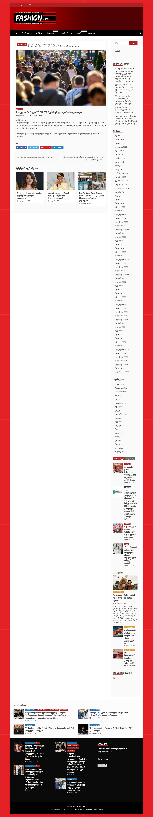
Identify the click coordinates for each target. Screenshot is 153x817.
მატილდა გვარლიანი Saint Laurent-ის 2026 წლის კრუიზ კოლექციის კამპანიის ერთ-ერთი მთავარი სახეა (34, 752)
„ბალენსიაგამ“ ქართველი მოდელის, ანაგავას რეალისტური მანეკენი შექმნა (130, 555)
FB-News (118, 395)
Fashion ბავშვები (121, 388)
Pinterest (46, 147)
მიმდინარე (130, 459)
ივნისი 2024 (120, 199)
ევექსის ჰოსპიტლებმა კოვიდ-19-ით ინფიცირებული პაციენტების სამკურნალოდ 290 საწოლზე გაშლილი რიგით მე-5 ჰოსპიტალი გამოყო (130, 503)
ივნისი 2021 (120, 334)
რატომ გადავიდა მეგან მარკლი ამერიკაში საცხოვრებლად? (58, 195)
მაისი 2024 (119, 203)
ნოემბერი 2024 (121, 184)
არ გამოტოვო (20, 704)
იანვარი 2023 (120, 263)
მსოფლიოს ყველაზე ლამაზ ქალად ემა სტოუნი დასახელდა (29, 195)
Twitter (34, 147)
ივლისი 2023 (120, 241)
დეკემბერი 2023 (121, 222)
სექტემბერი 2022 (122, 278)
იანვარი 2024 (120, 218)
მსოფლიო (52, 32)
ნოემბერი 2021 (121, 316)
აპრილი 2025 (120, 166)
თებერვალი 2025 (122, 173)
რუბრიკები (26, 33)
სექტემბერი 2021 (122, 323)
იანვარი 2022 (120, 308)
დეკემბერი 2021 (121, 312)
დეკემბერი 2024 (121, 181)
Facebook (22, 147)
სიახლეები (118, 572)
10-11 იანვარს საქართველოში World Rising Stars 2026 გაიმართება (126, 109)
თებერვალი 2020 (122, 372)
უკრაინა (118, 440)
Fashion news (120, 384)
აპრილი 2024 (120, 207)
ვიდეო (117, 410)
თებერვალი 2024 (122, 214)
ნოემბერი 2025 (121, 147)
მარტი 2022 (119, 301)
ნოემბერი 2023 (121, 226)
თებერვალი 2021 (122, 349)
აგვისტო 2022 (120, 282)
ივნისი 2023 (120, 244)
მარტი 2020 (119, 368)
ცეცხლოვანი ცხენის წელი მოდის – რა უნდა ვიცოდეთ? (130, 635)
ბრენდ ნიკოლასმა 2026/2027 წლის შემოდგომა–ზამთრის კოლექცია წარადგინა (49, 729)
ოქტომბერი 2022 (122, 274)
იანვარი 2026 (120, 143)
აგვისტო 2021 (120, 327)
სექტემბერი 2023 (122, 233)
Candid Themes (98, 809)
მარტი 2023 (119, 256)
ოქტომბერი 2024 (122, 188)
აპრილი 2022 (120, 297)
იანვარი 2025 (120, 177)
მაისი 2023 (119, 248)
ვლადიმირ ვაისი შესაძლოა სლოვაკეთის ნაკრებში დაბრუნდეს (130, 473)
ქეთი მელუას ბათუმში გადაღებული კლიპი (36, 157)
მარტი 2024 (119, 211)
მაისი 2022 (119, 293)
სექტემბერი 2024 (122, 192)
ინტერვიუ (118, 418)
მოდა (117, 429)
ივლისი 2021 (120, 331)
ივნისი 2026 (120, 136)
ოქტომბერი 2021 (122, 319)
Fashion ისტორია (121, 392)
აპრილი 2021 (120, 342)
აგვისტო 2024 (120, 196)
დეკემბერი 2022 (121, 267)
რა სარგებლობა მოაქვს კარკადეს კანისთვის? (130, 657)
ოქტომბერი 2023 (122, 229)
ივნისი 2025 (120, 158)
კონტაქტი (91, 33)
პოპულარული (119, 459)
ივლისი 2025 (120, 154)
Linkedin (58, 147)
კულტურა (119, 422)
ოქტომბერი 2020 (122, 364)
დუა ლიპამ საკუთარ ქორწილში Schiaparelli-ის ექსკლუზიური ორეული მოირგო (109, 713)
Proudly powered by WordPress (60, 809)
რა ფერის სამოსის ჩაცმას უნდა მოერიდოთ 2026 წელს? (124, 598)
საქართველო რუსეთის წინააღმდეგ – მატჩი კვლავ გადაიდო (130, 531)
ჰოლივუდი (119, 452)
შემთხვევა (119, 444)
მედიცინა (118, 425)
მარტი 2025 (119, 169)
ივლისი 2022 (120, 286)
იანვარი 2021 (120, 353)
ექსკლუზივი (119, 407)
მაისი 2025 (119, 162)
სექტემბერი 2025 (122, 151)
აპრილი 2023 (120, 252)
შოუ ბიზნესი (119, 448)
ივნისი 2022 (120, 289)
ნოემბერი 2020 (121, 361)
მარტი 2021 (119, 346)
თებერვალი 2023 (122, 259)
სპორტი (81, 32)
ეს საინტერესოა (66, 33)
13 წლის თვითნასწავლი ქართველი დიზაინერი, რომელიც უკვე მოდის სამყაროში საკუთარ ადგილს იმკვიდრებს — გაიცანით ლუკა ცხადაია (47, 715)
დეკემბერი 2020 (121, 357)
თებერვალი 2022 (122, 304)
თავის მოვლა (120, 414)
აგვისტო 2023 (120, 237)
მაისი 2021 (119, 338)
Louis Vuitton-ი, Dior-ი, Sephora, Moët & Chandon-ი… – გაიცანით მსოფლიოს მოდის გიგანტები (91, 197)
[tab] (119, 458)
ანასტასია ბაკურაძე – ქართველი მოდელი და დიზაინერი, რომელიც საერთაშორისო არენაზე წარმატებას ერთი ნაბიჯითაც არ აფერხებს (34, 778)
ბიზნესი (39, 33)
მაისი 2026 (119, 139)
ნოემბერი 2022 (121, 271)
